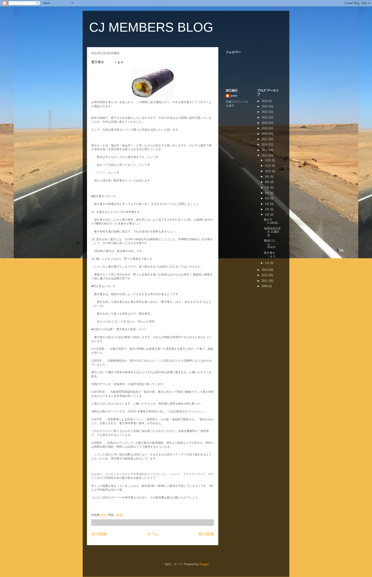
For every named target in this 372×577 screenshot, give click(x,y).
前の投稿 (206, 534)
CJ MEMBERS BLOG (151, 27)
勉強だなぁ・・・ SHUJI (277, 244)
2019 (265, 128)
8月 (267, 182)
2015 (265, 150)
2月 (267, 214)
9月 (267, 176)
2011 (265, 280)
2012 (265, 275)
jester (233, 95)
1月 (267, 263)
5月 (267, 198)
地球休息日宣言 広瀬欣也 (272, 232)
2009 (265, 286)
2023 (265, 106)
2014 (265, 155)
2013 (265, 269)
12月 (268, 160)
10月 (268, 171)
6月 (267, 193)
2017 (265, 139)
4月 (267, 204)
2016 (265, 144)
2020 (265, 122)
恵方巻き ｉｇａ (274, 254)
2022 (265, 111)
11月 (268, 165)
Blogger (204, 564)
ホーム (152, 534)
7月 (267, 187)
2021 (265, 117)
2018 (265, 133)
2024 (265, 101)
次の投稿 (99, 534)
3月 (267, 209)
